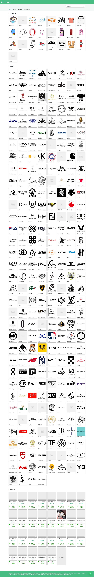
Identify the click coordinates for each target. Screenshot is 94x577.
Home (10, 9)
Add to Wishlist (13, 507)
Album (14, 9)
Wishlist (20, 9)
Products (12, 489)
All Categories (27, 9)
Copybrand (5, 2)
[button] (90, 573)
